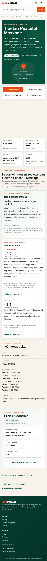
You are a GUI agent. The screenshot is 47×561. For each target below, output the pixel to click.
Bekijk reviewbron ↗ (13, 294)
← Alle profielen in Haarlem (13, 484)
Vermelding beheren (8, 551)
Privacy (4, 534)
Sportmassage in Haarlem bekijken (17, 475)
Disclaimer (5, 540)
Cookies (4, 537)
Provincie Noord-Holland (12, 488)
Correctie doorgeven (8, 523)
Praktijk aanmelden (8, 548)
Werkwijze (5, 519)
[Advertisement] (23, 119)
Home (3, 17)
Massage (9, 2)
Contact (4, 526)
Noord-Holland (12, 17)
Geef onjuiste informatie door (23, 463)
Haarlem (21, 17)
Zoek (41, 9)
